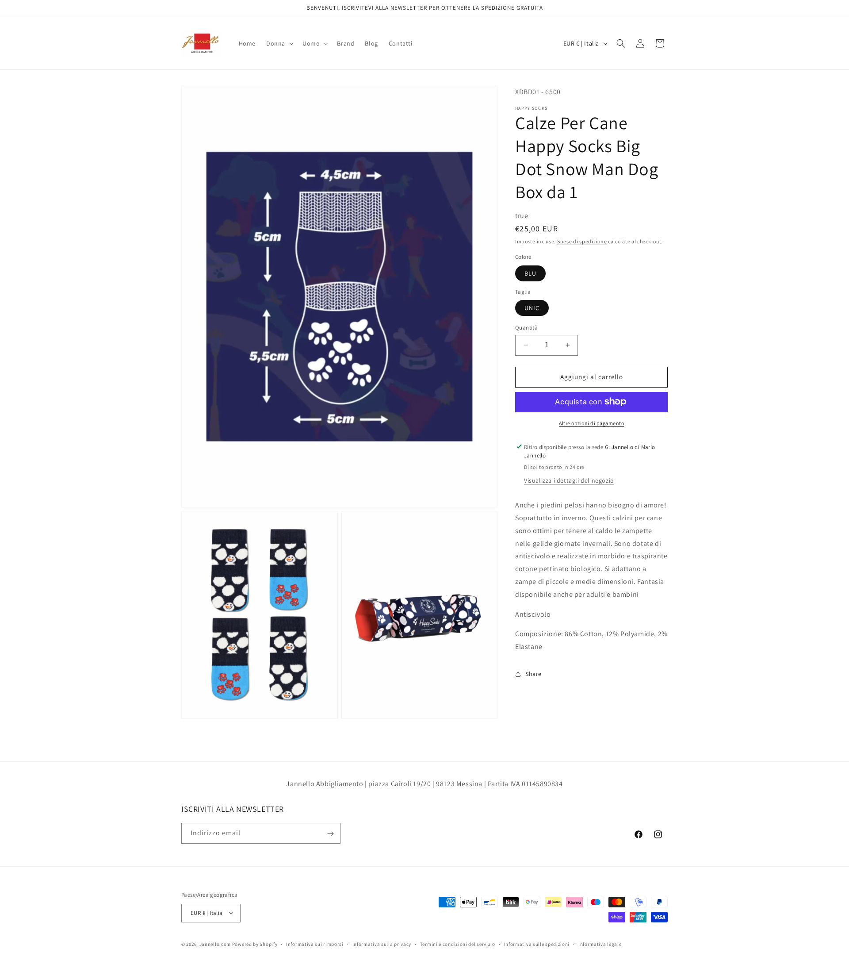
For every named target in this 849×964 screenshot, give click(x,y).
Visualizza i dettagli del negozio (569, 480)
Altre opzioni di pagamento (591, 422)
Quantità (526, 327)
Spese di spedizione (582, 241)
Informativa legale (600, 944)
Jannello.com (215, 944)
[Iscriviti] (330, 833)
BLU (530, 273)
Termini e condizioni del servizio (457, 944)
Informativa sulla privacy (382, 944)
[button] (279, 43)
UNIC (531, 308)
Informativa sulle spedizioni (537, 944)
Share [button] (533, 674)
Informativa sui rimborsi (315, 944)
